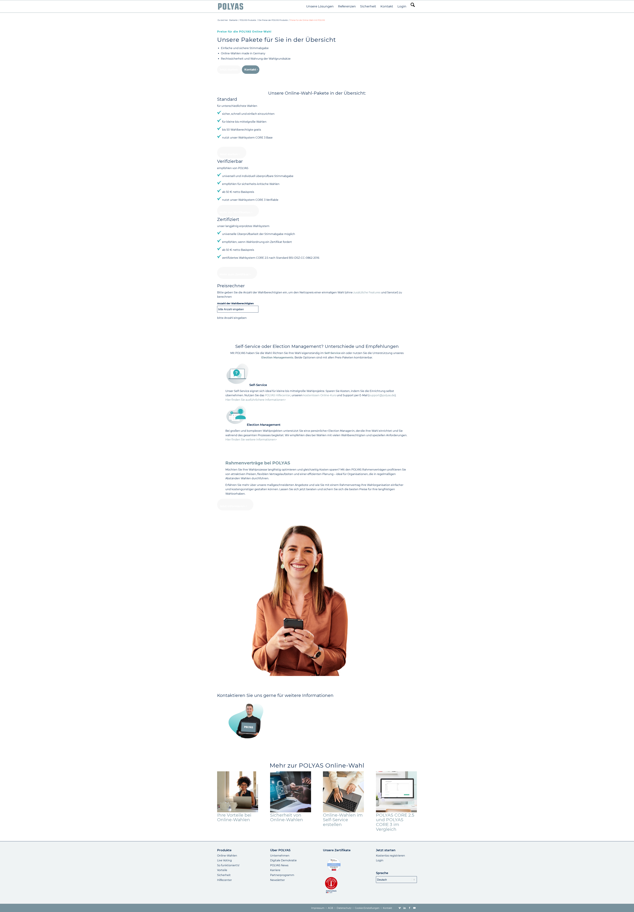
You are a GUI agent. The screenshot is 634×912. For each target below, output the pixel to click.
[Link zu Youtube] (414, 907)
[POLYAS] (230, 6)
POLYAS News (279, 865)
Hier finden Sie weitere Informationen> (251, 439)
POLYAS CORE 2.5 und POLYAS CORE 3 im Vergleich (395, 822)
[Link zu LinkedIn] (404, 907)
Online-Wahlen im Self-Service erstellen (343, 819)
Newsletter (277, 880)
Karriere (275, 870)
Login (379, 860)
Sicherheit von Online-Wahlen (286, 817)
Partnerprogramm (282, 875)
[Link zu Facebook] (409, 907)
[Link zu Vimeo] (399, 907)
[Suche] (412, 6)
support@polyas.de (382, 395)
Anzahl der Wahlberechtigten (235, 303)
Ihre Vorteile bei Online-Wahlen (234, 817)
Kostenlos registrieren (390, 855)
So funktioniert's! (228, 865)
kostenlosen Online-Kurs (319, 395)
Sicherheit (224, 875)
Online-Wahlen (227, 855)
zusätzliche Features (366, 292)
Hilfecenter (224, 880)
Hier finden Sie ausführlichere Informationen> (255, 399)
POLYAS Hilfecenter (277, 395)
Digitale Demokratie (283, 860)
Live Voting (224, 860)
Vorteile (222, 870)
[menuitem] (320, 6)
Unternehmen (279, 855)
